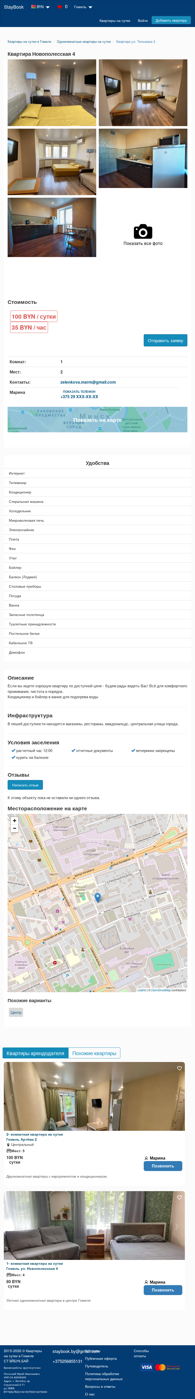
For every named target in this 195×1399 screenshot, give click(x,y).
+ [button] (14, 820)
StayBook (14, 6)
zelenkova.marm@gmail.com (88, 382)
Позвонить (163, 1166)
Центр (16, 1012)
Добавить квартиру (171, 20)
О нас (90, 1393)
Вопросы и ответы (100, 1386)
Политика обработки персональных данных (104, 1376)
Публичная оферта (101, 1358)
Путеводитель (96, 1365)
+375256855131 (68, 1361)
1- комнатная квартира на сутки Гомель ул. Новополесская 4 (34, 1266)
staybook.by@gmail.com (76, 1351)
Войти (143, 20)
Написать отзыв (25, 784)
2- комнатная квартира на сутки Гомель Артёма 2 (34, 1137)
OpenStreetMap (161, 990)
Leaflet (142, 990)
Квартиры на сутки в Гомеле (23, 1353)
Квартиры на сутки (115, 20)
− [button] (14, 828)
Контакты (92, 1350)
